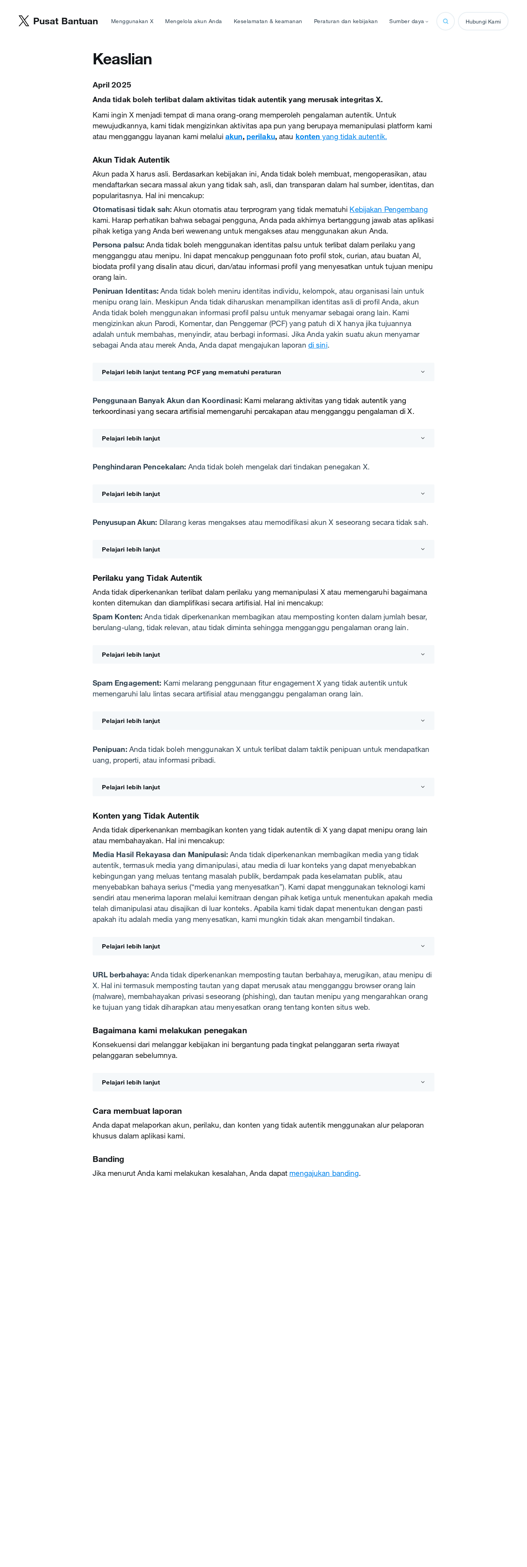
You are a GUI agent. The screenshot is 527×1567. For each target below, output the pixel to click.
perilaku (261, 136)
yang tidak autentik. (341, 136)
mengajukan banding (324, 1173)
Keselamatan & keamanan (268, 21)
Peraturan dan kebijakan (346, 21)
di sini (318, 345)
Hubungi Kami (483, 21)
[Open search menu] (445, 21)
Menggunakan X (132, 21)
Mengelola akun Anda (193, 21)
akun (233, 136)
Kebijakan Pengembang (388, 209)
